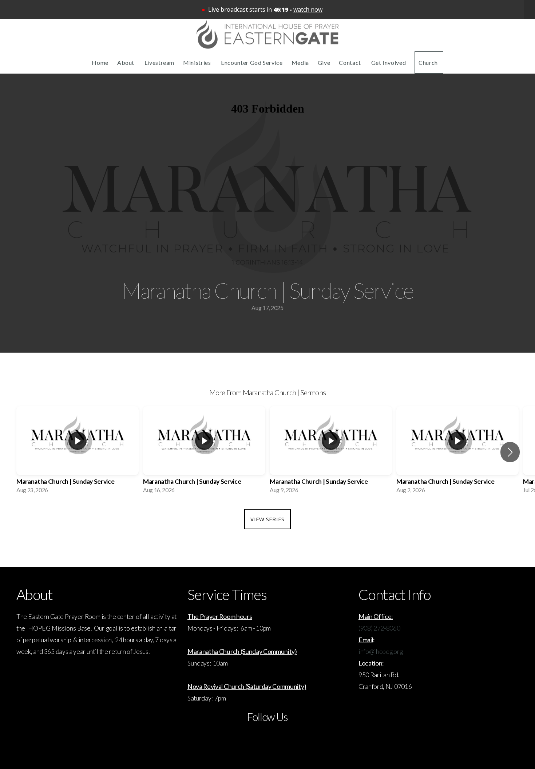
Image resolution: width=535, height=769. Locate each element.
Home (100, 62)
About (126, 62)
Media (300, 62)
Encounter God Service (251, 62)
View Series (267, 519)
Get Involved (388, 62)
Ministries (197, 62)
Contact (350, 62)
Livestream (159, 62)
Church (429, 62)
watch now (307, 9)
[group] (77, 452)
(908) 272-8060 (379, 628)
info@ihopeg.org (380, 651)
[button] (510, 452)
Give (324, 62)
